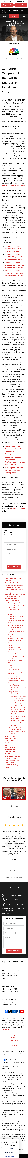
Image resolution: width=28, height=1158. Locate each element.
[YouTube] (22, 1011)
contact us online (18, 508)
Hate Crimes (9, 763)
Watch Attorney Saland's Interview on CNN (14, 779)
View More (14, 806)
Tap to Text (21, 5)
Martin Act (11, 658)
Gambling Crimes (14, 647)
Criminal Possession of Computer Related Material (18, 712)
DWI (6, 745)
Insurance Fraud (13, 654)
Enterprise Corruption (15, 638)
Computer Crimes (14, 692)
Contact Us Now (14, 567)
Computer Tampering (18, 696)
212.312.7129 (12, 976)
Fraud (10, 665)
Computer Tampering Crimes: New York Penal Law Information (14, 248)
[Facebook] (6, 1011)
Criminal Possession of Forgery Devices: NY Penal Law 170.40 (16, 731)
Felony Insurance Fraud (16, 656)
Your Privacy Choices (13, 1060)
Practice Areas (8, 574)
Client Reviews (14, 817)
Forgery (10, 645)
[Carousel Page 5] (22, 58)
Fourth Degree (19, 705)
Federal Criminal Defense (14, 585)
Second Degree (19, 700)
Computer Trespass (18, 707)
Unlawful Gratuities (14, 649)
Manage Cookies (19, 1062)
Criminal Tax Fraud (14, 629)
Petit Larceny (12, 676)
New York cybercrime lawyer (13, 185)
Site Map (14, 1043)
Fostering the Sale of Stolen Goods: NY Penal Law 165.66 (16, 605)
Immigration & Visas (12, 760)
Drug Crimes (9, 740)
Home (5, 16)
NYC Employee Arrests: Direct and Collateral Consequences (14, 470)
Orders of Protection (12, 756)
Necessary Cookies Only (9, 1153)
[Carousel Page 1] (6, 58)
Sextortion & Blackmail (13, 583)
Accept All (10, 1149)
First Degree (18, 698)
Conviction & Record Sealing (15, 594)
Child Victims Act (11, 758)
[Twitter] (10, 1011)
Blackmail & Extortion (12, 587)
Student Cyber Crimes (18, 694)
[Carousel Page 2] (10, 58)
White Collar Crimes (12, 601)
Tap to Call (7, 5)
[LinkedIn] (14, 1011)
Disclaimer (14, 1038)
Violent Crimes (10, 736)
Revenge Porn (10, 752)
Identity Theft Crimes (15, 727)
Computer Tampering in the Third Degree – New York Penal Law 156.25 (14, 256)
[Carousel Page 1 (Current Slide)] (12, 864)
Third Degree (18, 703)
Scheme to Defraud (14, 678)
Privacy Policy (14, 1040)
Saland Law (20, 1149)
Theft (10, 667)
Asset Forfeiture (11, 754)
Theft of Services (14, 685)
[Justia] (18, 1011)
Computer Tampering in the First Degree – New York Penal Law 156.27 (14, 273)
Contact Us (14, 16)
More (23, 16)
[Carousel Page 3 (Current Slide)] (14, 58)
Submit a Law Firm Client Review (14, 877)
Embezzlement (13, 636)
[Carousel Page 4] (18, 58)
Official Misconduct (14, 674)
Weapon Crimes (10, 738)
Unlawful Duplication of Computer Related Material (18, 723)
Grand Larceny (13, 652)
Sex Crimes (9, 743)
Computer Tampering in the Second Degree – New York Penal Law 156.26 (15, 265)
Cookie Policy (8, 1062)
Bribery (10, 614)
